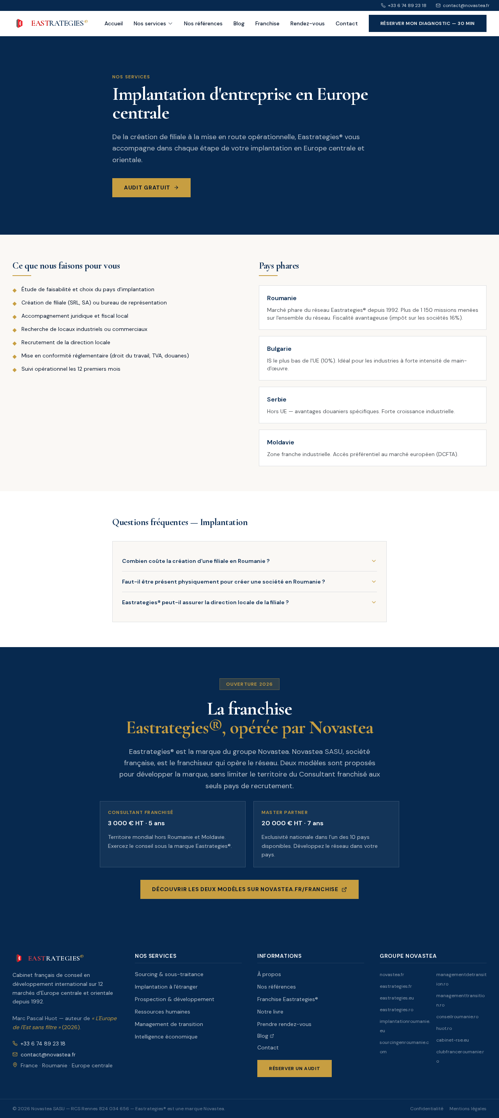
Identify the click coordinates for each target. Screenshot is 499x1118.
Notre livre (270, 1011)
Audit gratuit (147, 187)
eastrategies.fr (396, 986)
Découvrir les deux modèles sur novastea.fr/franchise (245, 889)
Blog (239, 23)
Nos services (150, 23)
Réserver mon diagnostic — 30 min (427, 23)
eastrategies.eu (397, 998)
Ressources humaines (162, 1011)
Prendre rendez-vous (284, 1024)
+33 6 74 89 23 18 (407, 5)
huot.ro (444, 1028)
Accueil (113, 23)
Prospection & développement (174, 999)
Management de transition (169, 1024)
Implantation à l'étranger (166, 986)
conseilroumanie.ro (457, 1017)
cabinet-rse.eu (452, 1040)
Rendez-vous (307, 23)
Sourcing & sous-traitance (169, 974)
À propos (269, 974)
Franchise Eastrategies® (287, 999)
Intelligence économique (166, 1036)
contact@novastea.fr (466, 5)
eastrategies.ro (396, 1010)
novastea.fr (392, 974)
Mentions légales (468, 1109)
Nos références (203, 23)
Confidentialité (426, 1109)
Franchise (267, 23)
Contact (347, 23)
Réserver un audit (294, 1068)
